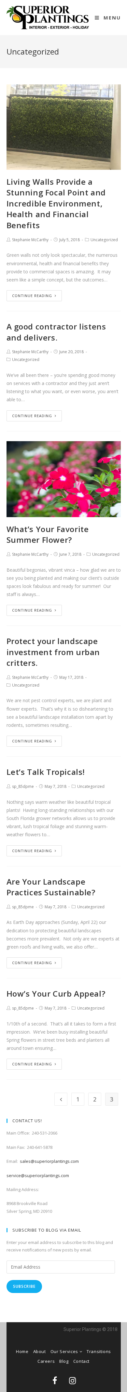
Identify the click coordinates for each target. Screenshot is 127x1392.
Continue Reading (32, 295)
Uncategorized (104, 239)
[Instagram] (72, 1381)
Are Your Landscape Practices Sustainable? (51, 887)
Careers (46, 1361)
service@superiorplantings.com (38, 1175)
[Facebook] (55, 1381)
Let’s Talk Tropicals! (46, 771)
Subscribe (24, 1286)
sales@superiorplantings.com (49, 1161)
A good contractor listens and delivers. (56, 332)
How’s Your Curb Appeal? (56, 993)
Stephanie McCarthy (30, 239)
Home (22, 1351)
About (39, 1351)
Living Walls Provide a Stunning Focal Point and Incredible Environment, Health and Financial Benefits (56, 203)
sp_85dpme (23, 786)
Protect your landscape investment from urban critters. (53, 652)
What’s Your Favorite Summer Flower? (48, 534)
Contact (81, 1361)
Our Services (64, 1351)
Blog (63, 1361)
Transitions (99, 1351)
